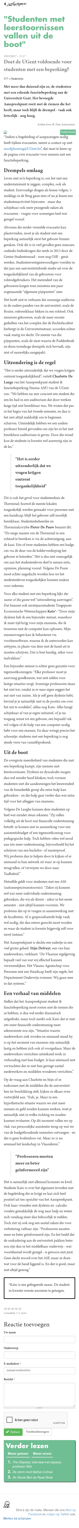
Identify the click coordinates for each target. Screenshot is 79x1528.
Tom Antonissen (65, 124)
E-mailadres (12, 1364)
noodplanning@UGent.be (22, 149)
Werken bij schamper (17, 1518)
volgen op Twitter (58, 1514)
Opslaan (14, 1432)
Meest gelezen (19, 1453)
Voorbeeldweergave (37, 1432)
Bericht (9, 1379)
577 (6, 79)
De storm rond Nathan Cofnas (33, 1472)
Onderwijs (17, 79)
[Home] (39, 4)
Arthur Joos (44, 124)
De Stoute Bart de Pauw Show (33, 1477)
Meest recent (42, 1453)
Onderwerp (11, 1348)
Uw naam (10, 1332)
